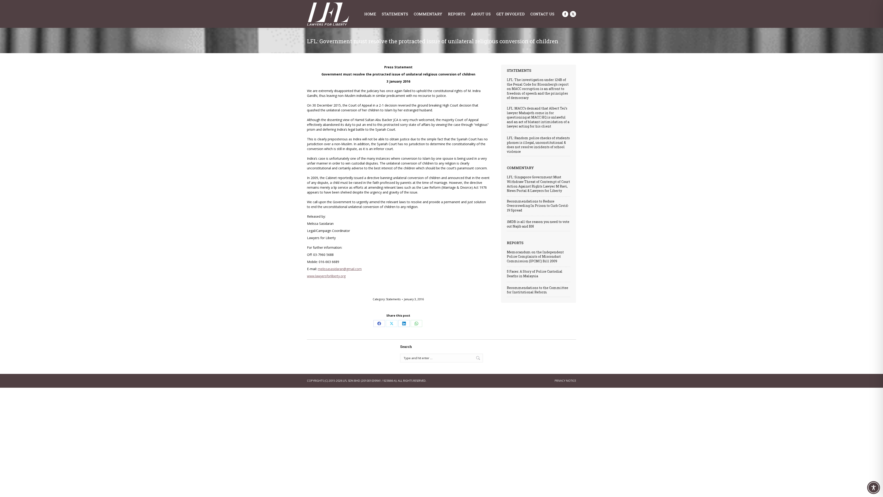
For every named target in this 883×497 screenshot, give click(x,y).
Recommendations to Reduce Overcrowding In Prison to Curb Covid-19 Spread (538, 205)
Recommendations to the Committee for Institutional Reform (537, 290)
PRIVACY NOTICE (565, 381)
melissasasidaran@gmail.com (340, 269)
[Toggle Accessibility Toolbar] (874, 488)
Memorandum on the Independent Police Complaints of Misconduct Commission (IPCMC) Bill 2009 (535, 256)
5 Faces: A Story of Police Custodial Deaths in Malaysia (534, 273)
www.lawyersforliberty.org (326, 276)
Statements (393, 299)
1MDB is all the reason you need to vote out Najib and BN (538, 224)
